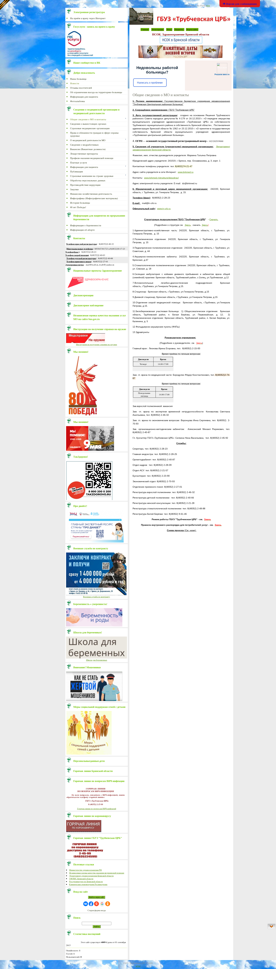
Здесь (188, 225)
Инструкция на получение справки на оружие (96, 344)
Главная (144, 29)
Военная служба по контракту (96, 596)
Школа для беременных (96, 660)
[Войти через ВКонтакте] (85, 903)
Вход (169, 29)
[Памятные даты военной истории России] (180, 57)
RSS (208, 5)
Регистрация (157, 29)
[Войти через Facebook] (91, 903)
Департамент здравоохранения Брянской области (91, 875)
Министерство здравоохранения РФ (85, 870)
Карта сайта (192, 29)
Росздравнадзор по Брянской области (86, 881)
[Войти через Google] (102, 903)
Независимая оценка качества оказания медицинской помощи (96, 872)
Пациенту (179, 29)
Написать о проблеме (150, 82)
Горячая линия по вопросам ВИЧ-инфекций (96, 808)
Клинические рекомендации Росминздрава (88, 884)
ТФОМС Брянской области (81, 878)
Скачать (213, 219)
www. (185, 172)
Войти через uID (96, 897)
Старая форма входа (97, 910)
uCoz (138, 966)
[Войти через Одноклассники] (107, 903)
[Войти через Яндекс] (96, 903)
